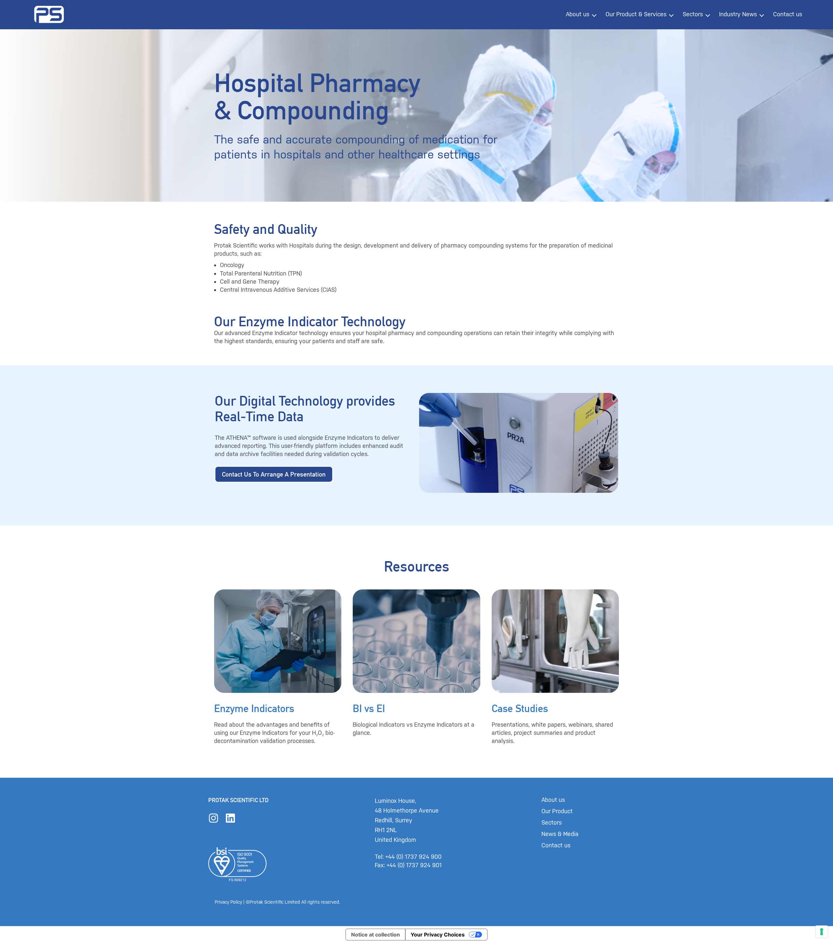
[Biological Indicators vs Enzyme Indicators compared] (416, 667)
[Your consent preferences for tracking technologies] (821, 931)
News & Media (560, 834)
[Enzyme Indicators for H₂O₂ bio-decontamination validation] (277, 667)
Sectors (693, 14)
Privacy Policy (228, 902)
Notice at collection (375, 934)
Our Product (557, 811)
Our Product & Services (636, 14)
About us (577, 14)
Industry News (738, 14)
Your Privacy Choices (438, 934)
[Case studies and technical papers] (555, 667)
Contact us (787, 14)
